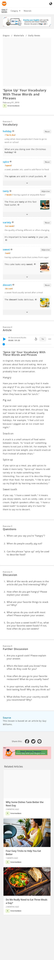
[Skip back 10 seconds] (36, 339)
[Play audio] (13, 131)
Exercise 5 (7, 646)
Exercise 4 (7, 572)
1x (43, 339)
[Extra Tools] (50, 339)
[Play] (4, 339)
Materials (27, 11)
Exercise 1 (7, 121)
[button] (27, 183)
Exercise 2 (7, 327)
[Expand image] (27, 62)
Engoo (6, 35)
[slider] (4, 344)
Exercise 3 (7, 526)
